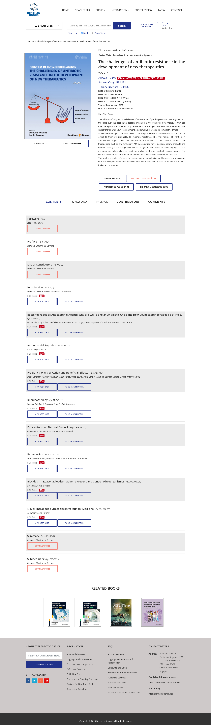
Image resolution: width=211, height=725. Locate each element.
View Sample (40, 143)
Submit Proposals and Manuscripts (124, 692)
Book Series (100, 33)
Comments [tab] (156, 202)
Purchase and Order (117, 682)
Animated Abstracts (76, 654)
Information (119, 10)
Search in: (73, 33)
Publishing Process (75, 674)
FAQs (161, 10)
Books (99, 10)
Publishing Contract (117, 677)
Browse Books (46, 25)
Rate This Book (105, 114)
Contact (176, 10)
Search (122, 25)
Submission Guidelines (77, 689)
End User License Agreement (80, 664)
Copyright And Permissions (79, 659)
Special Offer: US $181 (143, 178)
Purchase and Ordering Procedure (82, 679)
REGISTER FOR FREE (44, 664)
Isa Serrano (127, 50)
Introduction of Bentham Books (122, 672)
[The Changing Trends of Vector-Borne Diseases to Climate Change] (121, 612)
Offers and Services (76, 669)
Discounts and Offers (117, 667)
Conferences (143, 10)
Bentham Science (104, 721)
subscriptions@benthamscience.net (165, 682)
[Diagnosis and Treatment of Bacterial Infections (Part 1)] (59, 612)
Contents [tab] (54, 202)
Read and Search (115, 687)
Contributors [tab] (128, 202)
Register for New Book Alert (80, 684)
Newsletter (82, 10)
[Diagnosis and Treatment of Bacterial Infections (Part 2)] (90, 612)
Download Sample (72, 143)
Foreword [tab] (78, 202)
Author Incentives (116, 654)
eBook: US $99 (112, 178)
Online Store (168, 28)
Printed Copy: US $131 (116, 186)
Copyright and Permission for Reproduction (121, 661)
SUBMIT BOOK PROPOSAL (146, 25)
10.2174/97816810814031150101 (118, 108)
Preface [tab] (102, 202)
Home (65, 10)
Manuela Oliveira (113, 50)
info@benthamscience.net (161, 693)
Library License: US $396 (154, 186)
